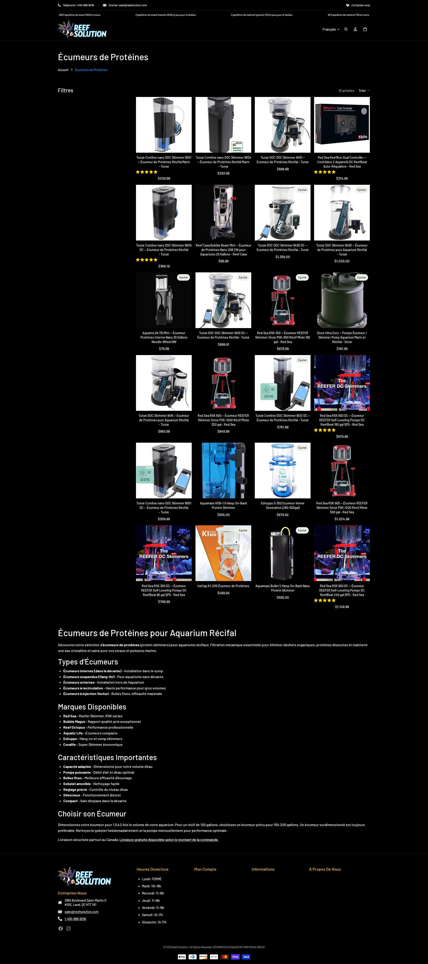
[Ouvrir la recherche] (346, 29)
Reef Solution (180, 947)
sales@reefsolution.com (82, 912)
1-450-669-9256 (75, 919)
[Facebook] (60, 928)
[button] (364, 90)
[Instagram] (68, 928)
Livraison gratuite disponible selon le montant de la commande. (169, 839)
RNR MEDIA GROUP (254, 947)
